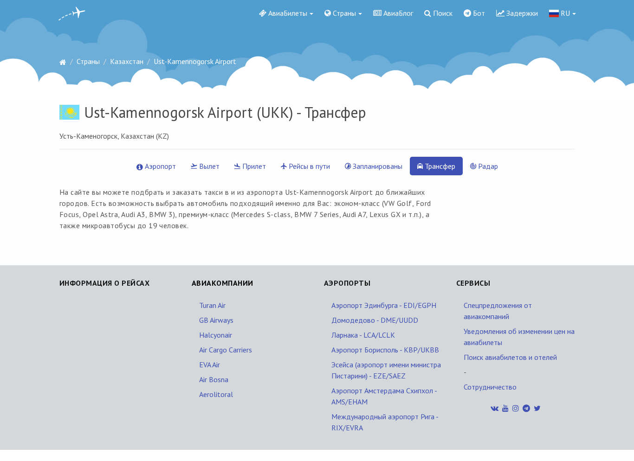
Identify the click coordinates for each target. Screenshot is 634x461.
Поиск (442, 13)
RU (564, 13)
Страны (343, 13)
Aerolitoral (216, 394)
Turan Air (212, 305)
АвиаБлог (397, 13)
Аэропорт (159, 166)
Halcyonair (215, 334)
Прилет (253, 166)
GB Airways (216, 320)
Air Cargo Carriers (225, 349)
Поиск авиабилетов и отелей (510, 357)
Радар (487, 166)
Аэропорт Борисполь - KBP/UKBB (385, 349)
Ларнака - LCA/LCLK (363, 334)
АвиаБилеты (286, 13)
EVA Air (209, 364)
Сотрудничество (490, 386)
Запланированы (376, 166)
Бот (478, 13)
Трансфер (439, 166)
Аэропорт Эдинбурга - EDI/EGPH (383, 305)
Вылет (208, 166)
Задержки (521, 13)
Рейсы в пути (308, 166)
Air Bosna (213, 379)
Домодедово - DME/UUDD (374, 320)
